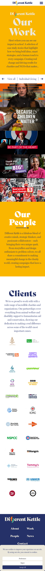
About (15, 528)
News (30, 536)
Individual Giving (27, 78)
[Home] (22, 2)
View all (11, 78)
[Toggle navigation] (41, 3)
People (14, 536)
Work (30, 528)
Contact (22, 543)
